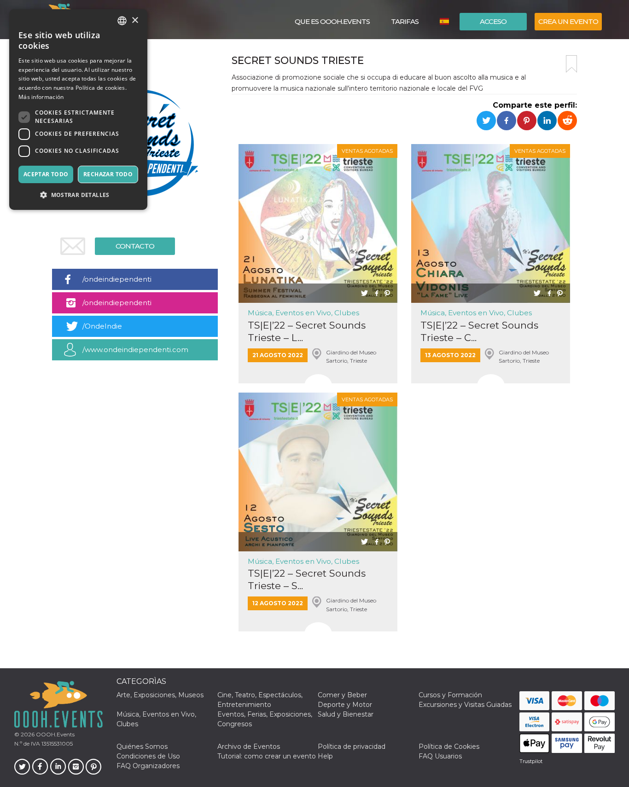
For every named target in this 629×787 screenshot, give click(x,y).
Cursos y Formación (450, 695)
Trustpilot (530, 761)
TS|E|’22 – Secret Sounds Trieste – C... (479, 331)
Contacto (135, 246)
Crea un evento (568, 21)
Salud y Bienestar (345, 714)
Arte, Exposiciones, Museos (160, 695)
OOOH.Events (55, 734)
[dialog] (78, 109)
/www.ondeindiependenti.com (135, 349)
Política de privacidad (351, 746)
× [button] (134, 20)
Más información (41, 97)
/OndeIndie (102, 326)
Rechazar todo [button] (108, 174)
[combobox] (122, 20)
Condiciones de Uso (148, 756)
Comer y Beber (342, 695)
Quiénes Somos (142, 746)
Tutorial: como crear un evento (266, 756)
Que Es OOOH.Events (332, 21)
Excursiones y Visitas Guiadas (465, 704)
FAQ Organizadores (148, 766)
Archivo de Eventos (248, 746)
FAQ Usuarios (440, 756)
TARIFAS (405, 21)
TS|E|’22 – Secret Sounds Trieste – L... (307, 331)
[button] (78, 195)
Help (325, 756)
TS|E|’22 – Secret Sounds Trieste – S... (307, 579)
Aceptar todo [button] (46, 174)
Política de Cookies (449, 746)
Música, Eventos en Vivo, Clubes (303, 312)
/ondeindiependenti (116, 279)
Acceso (493, 21)
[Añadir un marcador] (571, 64)
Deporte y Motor (345, 704)
